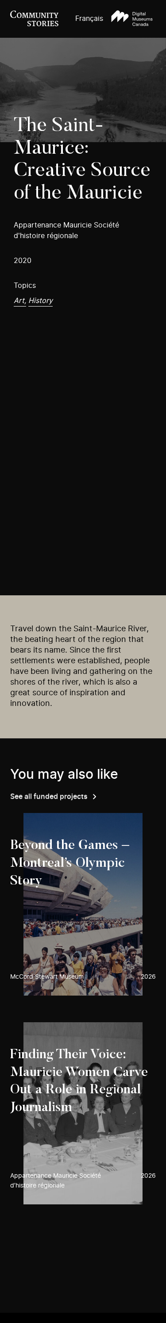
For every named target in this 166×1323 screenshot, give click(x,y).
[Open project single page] (82, 904)
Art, (20, 300)
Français (89, 18)
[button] (132, 19)
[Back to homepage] (34, 19)
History (40, 300)
